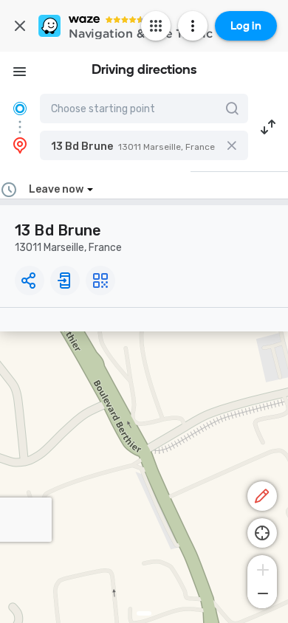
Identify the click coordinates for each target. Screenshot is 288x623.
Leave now (56, 189)
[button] (144, 145)
